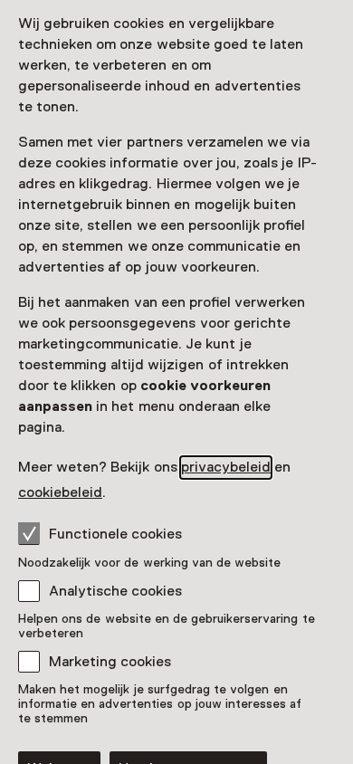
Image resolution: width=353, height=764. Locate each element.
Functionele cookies (115, 534)
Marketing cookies (110, 662)
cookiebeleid (60, 492)
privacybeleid (226, 467)
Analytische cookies (115, 591)
